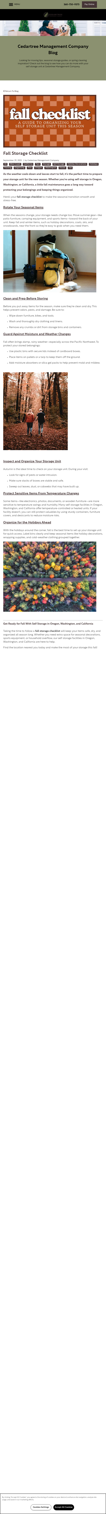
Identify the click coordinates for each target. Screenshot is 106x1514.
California (28, 164)
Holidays (94, 164)
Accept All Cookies (64, 1507)
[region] (53, 1504)
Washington (50, 168)
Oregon (38, 168)
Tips (38, 164)
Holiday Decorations (77, 164)
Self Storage (58, 164)
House (62, 168)
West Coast (15, 164)
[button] (89, 4)
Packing (7, 168)
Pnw (30, 168)
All (5, 164)
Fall (70, 168)
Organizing (19, 168)
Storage (46, 164)
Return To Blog (11, 91)
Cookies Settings (41, 1507)
